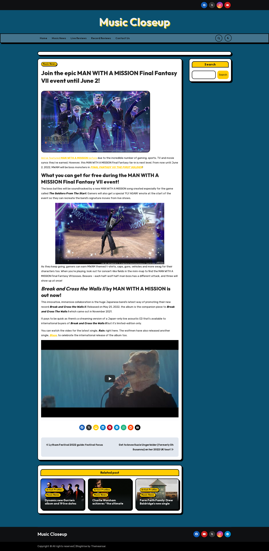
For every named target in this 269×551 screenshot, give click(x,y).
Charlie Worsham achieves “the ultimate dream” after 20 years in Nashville (109, 505)
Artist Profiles (54, 489)
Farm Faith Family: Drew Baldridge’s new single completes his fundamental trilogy (156, 505)
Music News (59, 38)
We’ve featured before (69, 157)
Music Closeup (134, 22)
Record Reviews (101, 38)
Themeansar (98, 546)
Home (43, 38)
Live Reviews (79, 38)
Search (210, 64)
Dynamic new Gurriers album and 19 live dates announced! (60, 503)
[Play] (109, 378)
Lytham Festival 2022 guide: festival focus (76, 444)
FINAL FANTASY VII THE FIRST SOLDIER (116, 167)
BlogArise (81, 546)
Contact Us (123, 38)
